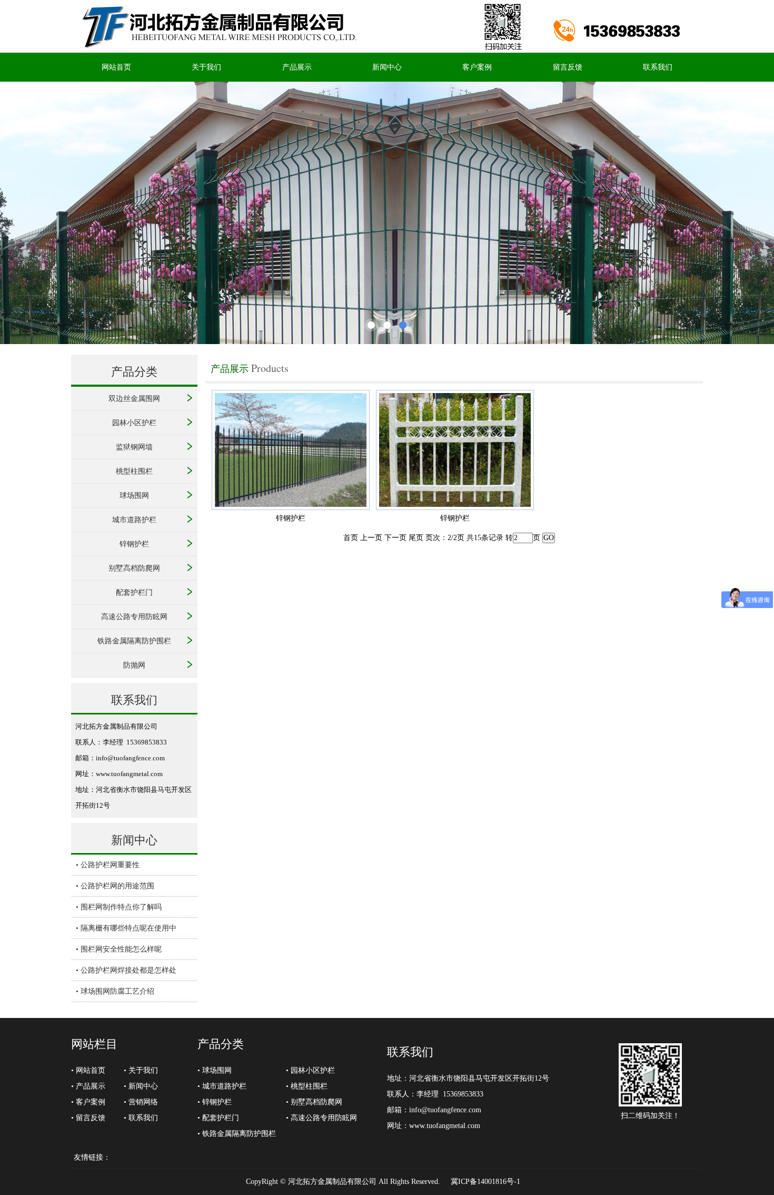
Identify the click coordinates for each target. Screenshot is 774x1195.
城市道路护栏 (134, 520)
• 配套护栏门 (218, 1118)
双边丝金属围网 (134, 399)
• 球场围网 (214, 1070)
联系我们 (657, 67)
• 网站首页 (88, 1070)
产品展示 (297, 67)
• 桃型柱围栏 (307, 1086)
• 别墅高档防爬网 (314, 1102)
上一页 (371, 538)
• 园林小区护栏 (310, 1070)
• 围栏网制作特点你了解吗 (119, 907)
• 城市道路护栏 (221, 1086)
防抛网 (134, 665)
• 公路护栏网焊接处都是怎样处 (126, 970)
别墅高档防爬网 (134, 568)
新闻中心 (387, 67)
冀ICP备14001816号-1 (485, 1182)
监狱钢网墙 (134, 447)
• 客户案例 (88, 1102)
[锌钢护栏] (291, 508)
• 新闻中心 (141, 1086)
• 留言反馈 (88, 1118)
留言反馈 (567, 67)
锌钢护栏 (134, 544)
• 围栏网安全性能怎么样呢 (119, 949)
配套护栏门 (134, 592)
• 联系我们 (141, 1118)
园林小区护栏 (134, 423)
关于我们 (206, 67)
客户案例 (477, 67)
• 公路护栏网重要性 (108, 865)
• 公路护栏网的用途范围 (115, 886)
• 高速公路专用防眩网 (321, 1118)
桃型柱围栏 (134, 471)
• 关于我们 (141, 1070)
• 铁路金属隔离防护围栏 (236, 1134)
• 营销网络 (141, 1102)
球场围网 (134, 495)
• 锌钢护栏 (214, 1102)
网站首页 (116, 67)
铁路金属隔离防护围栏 (134, 641)
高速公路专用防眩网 (134, 617)
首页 (350, 538)
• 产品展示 (88, 1086)
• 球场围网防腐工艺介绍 (115, 991)
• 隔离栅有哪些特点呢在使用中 (126, 928)
